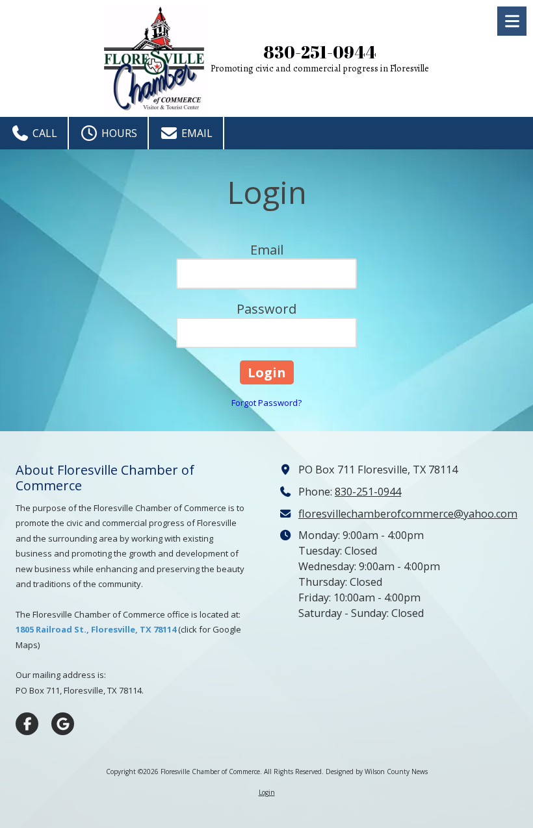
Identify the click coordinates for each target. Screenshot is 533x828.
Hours (118, 133)
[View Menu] (511, 21)
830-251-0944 (368, 491)
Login (267, 792)
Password (266, 309)
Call (43, 133)
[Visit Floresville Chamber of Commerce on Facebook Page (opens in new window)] (27, 723)
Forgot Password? (266, 402)
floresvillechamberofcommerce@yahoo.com (407, 514)
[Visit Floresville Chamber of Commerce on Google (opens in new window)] (62, 723)
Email (196, 133)
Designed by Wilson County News (377, 771)
